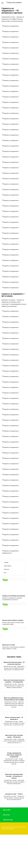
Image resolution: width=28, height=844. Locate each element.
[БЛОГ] (14, 592)
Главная (6, 562)
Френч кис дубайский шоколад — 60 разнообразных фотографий (14, 698)
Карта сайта (6, 810)
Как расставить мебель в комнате (12, 620)
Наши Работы (7, 566)
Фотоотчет (6, 815)
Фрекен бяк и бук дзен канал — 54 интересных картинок (14, 663)
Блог (5, 572)
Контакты (6, 569)
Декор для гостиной (8, 645)
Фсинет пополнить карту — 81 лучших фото (14, 718)
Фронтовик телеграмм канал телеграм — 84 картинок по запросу (14, 776)
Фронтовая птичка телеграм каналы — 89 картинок (14, 736)
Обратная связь (8, 820)
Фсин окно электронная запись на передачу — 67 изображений (14, 681)
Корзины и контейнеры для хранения (13, 595)
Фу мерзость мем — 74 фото (14, 794)
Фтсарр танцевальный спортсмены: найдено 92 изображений (14, 754)
